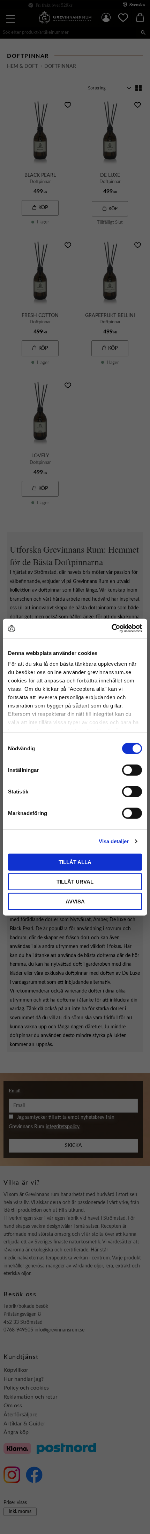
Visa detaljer (114, 841)
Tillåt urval (75, 882)
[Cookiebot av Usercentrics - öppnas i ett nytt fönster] (111, 628)
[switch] (132, 769)
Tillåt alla (75, 862)
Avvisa (75, 901)
